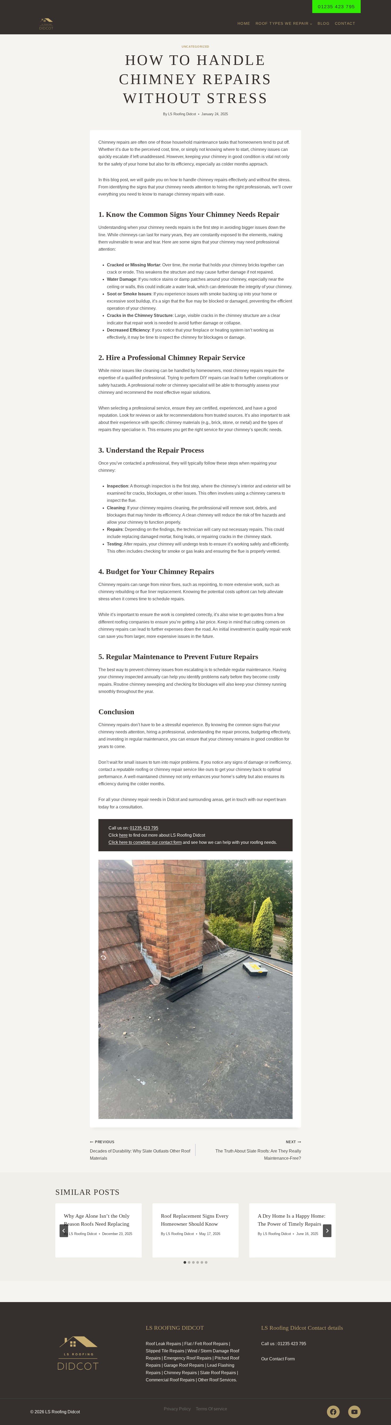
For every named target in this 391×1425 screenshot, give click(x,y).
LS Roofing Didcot (182, 114)
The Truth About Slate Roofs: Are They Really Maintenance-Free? (258, 1150)
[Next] (327, 1230)
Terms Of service (211, 1409)
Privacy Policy (177, 1409)
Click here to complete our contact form (145, 842)
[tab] (185, 1262)
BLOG (324, 23)
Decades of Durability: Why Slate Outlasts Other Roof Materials (140, 1150)
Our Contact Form (278, 1359)
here (123, 835)
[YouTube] (354, 1412)
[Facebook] (333, 1412)
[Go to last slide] (64, 1230)
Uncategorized (195, 46)
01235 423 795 (336, 6)
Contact (345, 23)
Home (244, 23)
